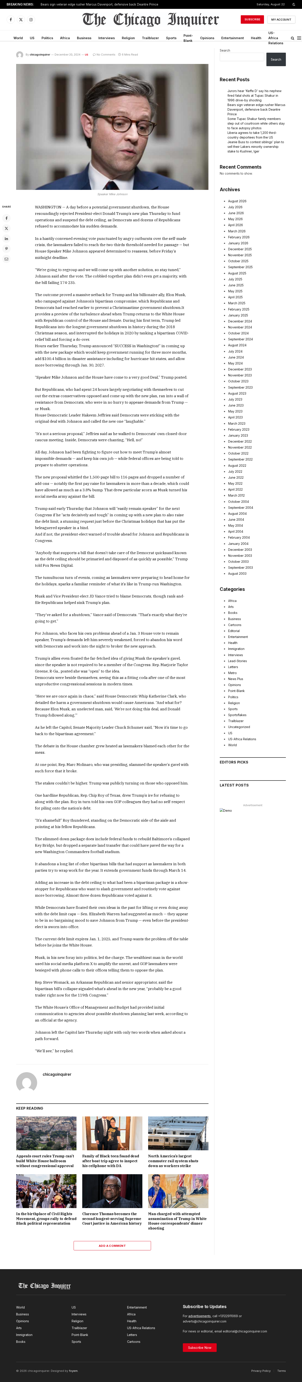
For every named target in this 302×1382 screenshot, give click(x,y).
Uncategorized (239, 727)
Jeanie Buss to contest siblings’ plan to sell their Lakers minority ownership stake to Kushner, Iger (255, 146)
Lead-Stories (237, 661)
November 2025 (240, 255)
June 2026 (236, 213)
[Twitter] (6, 228)
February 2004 (239, 537)
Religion (128, 38)
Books (232, 613)
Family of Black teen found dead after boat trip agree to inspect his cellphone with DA (110, 1161)
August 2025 (237, 273)
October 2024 (238, 333)
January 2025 (238, 315)
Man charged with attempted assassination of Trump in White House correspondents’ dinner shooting (177, 1221)
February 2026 (239, 237)
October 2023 (238, 381)
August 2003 (237, 573)
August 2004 (237, 513)
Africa (65, 38)
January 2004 (238, 543)
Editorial (234, 631)
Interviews (106, 38)
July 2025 (235, 279)
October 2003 (238, 561)
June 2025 (236, 285)
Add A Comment (112, 1245)
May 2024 (235, 363)
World (18, 38)
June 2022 (236, 477)
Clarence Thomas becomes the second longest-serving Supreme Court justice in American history (112, 1219)
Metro (232, 673)
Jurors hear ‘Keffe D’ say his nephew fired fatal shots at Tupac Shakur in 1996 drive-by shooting (254, 95)
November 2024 (240, 327)
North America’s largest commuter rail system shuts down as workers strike (173, 1161)
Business (84, 38)
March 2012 (236, 495)
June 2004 (236, 519)
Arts (231, 607)
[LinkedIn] (6, 238)
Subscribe (252, 19)
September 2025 (240, 267)
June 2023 (236, 405)
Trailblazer (150, 38)
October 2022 (238, 453)
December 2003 (240, 549)
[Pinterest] (6, 249)
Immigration (236, 649)
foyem (73, 1370)
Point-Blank (188, 38)
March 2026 (237, 231)
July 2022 (235, 471)
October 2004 (238, 501)
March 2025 (236, 303)
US (32, 38)
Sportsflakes (237, 715)
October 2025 (238, 261)
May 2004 (235, 525)
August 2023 (237, 393)
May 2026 (235, 219)
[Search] (292, 38)
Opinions (207, 38)
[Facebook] (6, 218)
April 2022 (235, 489)
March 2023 (236, 423)
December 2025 (240, 249)
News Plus (235, 679)
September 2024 (240, 339)
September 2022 (240, 459)
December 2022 (240, 441)
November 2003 (240, 555)
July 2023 (235, 399)
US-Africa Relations (275, 38)
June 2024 (236, 357)
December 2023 (240, 369)
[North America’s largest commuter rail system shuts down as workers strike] (178, 1133)
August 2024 (237, 345)
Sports (171, 38)
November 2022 (240, 447)
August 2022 (237, 465)
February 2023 (238, 429)
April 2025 (235, 297)
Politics (47, 38)
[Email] (6, 259)
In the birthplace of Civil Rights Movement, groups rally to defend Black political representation (46, 1219)
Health (256, 38)
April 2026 (235, 225)
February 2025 (238, 309)
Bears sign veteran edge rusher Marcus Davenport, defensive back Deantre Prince (99, 4)
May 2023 (235, 411)
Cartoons (234, 625)
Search (225, 50)
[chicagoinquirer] (151, 19)
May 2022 (235, 483)
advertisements (199, 1316)
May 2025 (235, 291)
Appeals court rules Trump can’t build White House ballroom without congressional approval (45, 1161)
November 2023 (240, 375)
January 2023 (238, 435)
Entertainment (232, 38)
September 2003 (240, 567)
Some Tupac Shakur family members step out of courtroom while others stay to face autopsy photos (256, 123)
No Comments (106, 54)
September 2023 (240, 387)
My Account (281, 19)
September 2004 (240, 507)
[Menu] (299, 38)
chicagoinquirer (40, 54)
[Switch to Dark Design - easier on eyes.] (293, 4)
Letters (233, 667)
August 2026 (237, 201)
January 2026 (238, 243)
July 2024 (235, 351)
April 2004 (235, 531)
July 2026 (235, 207)
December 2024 (240, 321)
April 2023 (235, 417)
